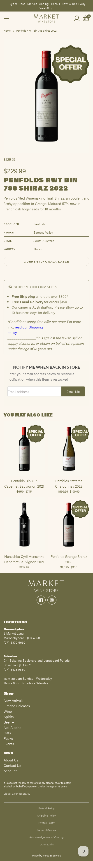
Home (7, 30)
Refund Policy (46, 808)
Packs (8, 738)
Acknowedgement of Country (46, 837)
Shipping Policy (46, 815)
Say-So (57, 855)
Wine (8, 711)
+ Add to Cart (24, 476)
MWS (8, 752)
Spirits (9, 716)
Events (9, 743)
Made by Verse (40, 855)
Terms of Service (46, 830)
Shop (9, 693)
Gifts (7, 732)
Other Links (46, 844)
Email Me (73, 391)
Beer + (9, 722)
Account (10, 770)
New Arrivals (13, 700)
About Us (11, 760)
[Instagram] (51, 600)
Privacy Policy (46, 822)
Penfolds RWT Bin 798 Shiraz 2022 (36, 30)
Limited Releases (17, 705)
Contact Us (12, 765)
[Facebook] (41, 600)
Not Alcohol (13, 727)
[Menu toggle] (6, 18)
